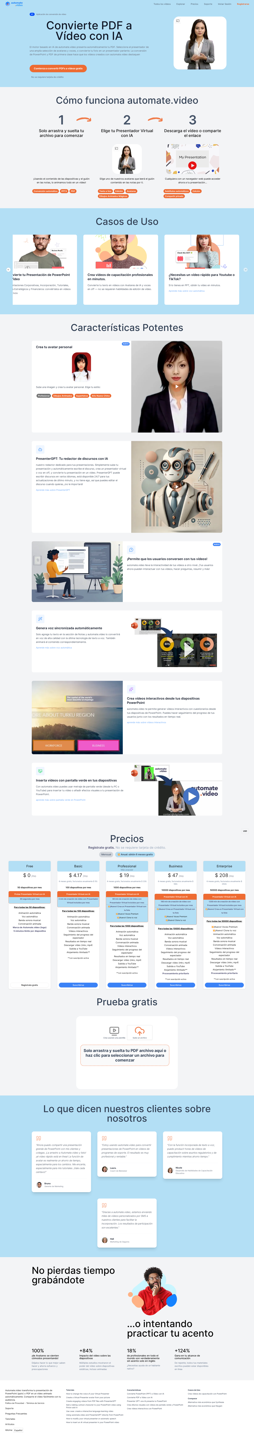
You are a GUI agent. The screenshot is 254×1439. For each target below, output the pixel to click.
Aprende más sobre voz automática (54, 647)
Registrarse (243, 4)
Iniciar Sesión (224, 4)
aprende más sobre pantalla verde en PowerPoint (60, 800)
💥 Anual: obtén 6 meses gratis (135, 854)
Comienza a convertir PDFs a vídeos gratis (58, 68)
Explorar (180, 4)
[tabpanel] (124, 1064)
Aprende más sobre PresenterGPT (34, 295)
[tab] (114, 1032)
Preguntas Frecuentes (16, 1413)
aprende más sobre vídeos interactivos (146, 722)
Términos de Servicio (35, 1403)
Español (18, 1430)
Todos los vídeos (162, 4)
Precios (194, 4)
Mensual (106, 854)
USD (245, 831)
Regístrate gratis (29, 985)
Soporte (208, 4)
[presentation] (124, 1055)
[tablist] (127, 1032)
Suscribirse (78, 985)
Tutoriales (10, 1419)
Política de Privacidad (14, 1403)
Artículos (9, 1424)
